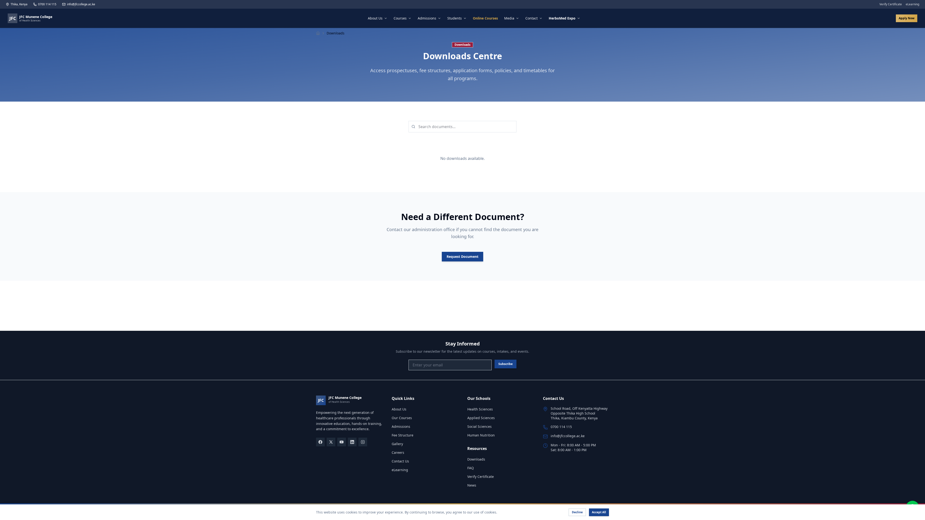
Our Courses (402, 418)
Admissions (427, 18)
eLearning (912, 4)
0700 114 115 (47, 4)
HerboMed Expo (562, 18)
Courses (400, 18)
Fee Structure (402, 435)
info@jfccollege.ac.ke (81, 4)
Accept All (599, 512)
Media (509, 18)
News (471, 485)
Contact (531, 18)
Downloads (476, 459)
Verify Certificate (890, 4)
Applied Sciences (481, 418)
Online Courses (485, 18)
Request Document (462, 256)
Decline (577, 512)
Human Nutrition (481, 435)
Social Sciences (479, 426)
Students (454, 18)
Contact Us (400, 461)
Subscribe (505, 364)
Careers (398, 452)
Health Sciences (480, 409)
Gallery (397, 444)
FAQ (470, 468)
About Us (375, 18)
